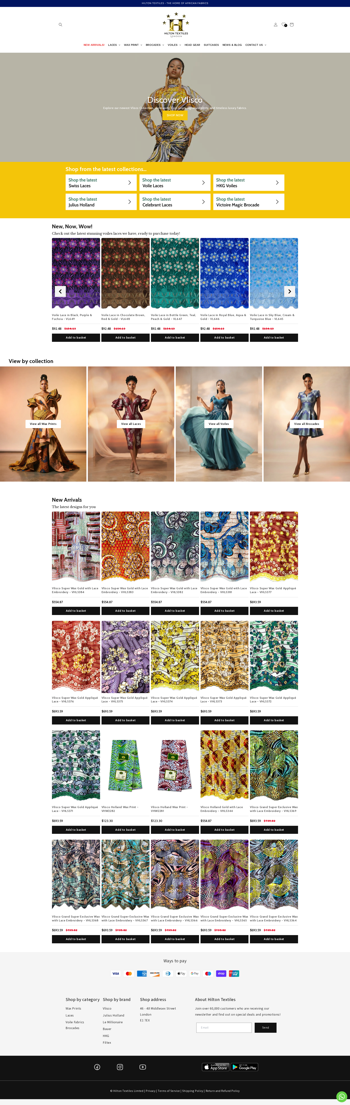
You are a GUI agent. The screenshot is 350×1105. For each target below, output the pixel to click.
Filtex (107, 1042)
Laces (70, 1015)
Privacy (150, 1091)
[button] (61, 25)
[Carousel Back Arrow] (60, 291)
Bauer (107, 1029)
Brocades (72, 1028)
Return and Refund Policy (223, 1091)
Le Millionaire (113, 1022)
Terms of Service (169, 1091)
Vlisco (107, 1008)
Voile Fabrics (75, 1022)
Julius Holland (113, 1015)
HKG (106, 1036)
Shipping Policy (192, 1091)
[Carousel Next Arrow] (289, 291)
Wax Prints (73, 1008)
